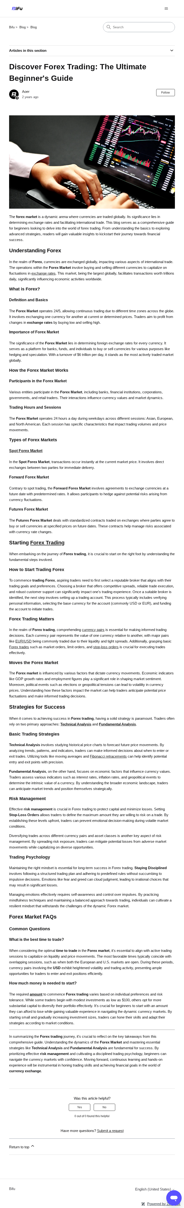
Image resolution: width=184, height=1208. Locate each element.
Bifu (12, 27)
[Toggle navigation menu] (166, 8)
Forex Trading (47, 543)
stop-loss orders (106, 647)
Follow (165, 92)
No (104, 1107)
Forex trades (19, 647)
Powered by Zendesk (163, 1204)
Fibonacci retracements (108, 756)
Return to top (19, 1147)
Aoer (25, 91)
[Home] (17, 8)
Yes (79, 1107)
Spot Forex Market (25, 451)
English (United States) (153, 1189)
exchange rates (43, 273)
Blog (22, 27)
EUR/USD (23, 641)
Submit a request (110, 1131)
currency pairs (93, 630)
